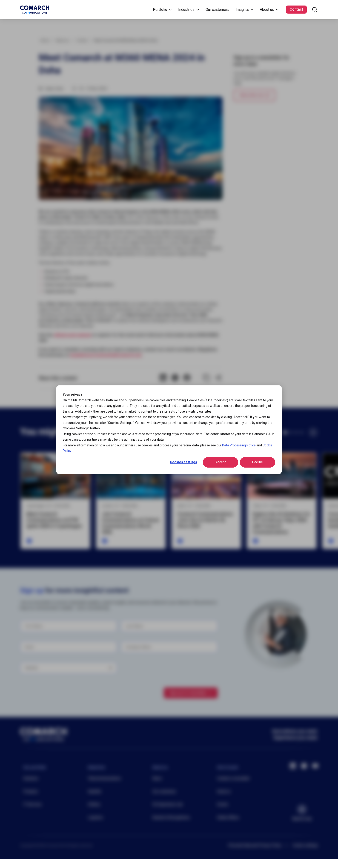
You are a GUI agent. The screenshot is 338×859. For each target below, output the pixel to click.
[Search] (314, 9)
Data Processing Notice (239, 445)
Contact (296, 9)
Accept (220, 462)
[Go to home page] (34, 10)
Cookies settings (183, 462)
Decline (257, 462)
